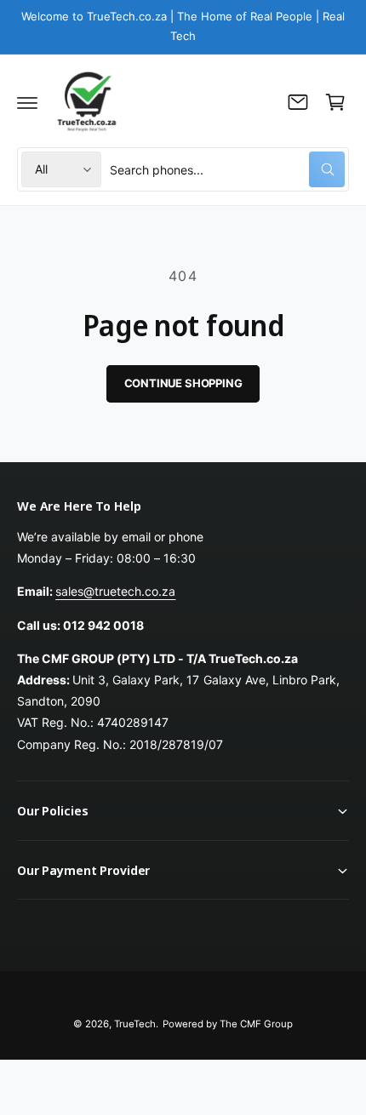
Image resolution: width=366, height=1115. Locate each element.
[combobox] (227, 169)
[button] (27, 102)
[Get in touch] (298, 102)
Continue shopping (183, 383)
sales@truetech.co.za (115, 591)
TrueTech (135, 1024)
